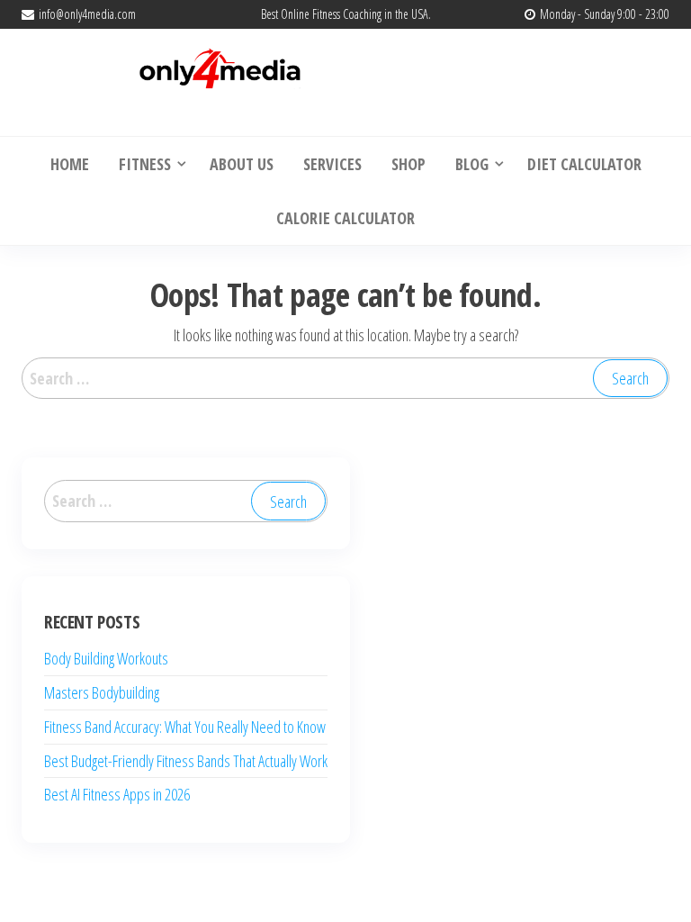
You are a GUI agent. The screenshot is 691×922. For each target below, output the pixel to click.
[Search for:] (345, 378)
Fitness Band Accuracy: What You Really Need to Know (185, 726)
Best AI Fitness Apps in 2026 (117, 794)
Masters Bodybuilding (101, 692)
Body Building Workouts (106, 658)
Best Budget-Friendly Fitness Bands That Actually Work (186, 761)
